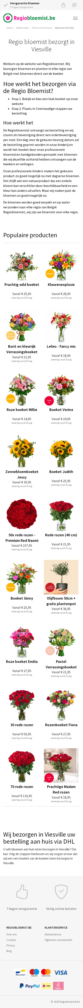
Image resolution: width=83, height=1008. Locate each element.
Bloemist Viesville (64, 27)
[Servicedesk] (74, 4)
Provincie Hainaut (42, 27)
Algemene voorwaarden (58, 940)
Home (9, 27)
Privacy (10, 945)
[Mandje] (63, 4)
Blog (9, 951)
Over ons (11, 934)
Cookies (11, 940)
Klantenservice (53, 934)
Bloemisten (22, 27)
